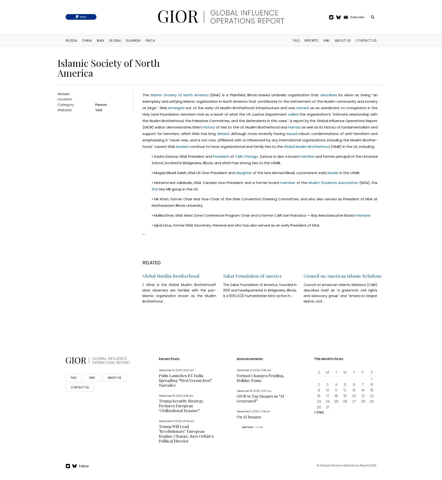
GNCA (150, 40)
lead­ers (182, 146)
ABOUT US (114, 378)
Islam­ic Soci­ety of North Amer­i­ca (180, 95)
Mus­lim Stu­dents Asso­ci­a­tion (333, 182)
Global (115, 40)
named (302, 107)
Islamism (133, 40)
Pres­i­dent (221, 156)
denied (223, 133)
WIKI (92, 378)
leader (333, 172)
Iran (100, 40)
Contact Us (366, 40)
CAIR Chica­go (246, 156)
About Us (343, 40)
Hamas (294, 127)
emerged (176, 107)
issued (291, 133)
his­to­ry (209, 127)
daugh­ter (244, 172)
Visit (98, 110)
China (87, 40)
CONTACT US (80, 387)
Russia (71, 40)
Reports (311, 40)
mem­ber (307, 156)
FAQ (296, 40)
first (155, 189)
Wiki (326, 40)
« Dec (319, 412)
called (293, 114)
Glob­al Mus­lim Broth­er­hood (307, 146)
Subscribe (357, 17)
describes (328, 95)
